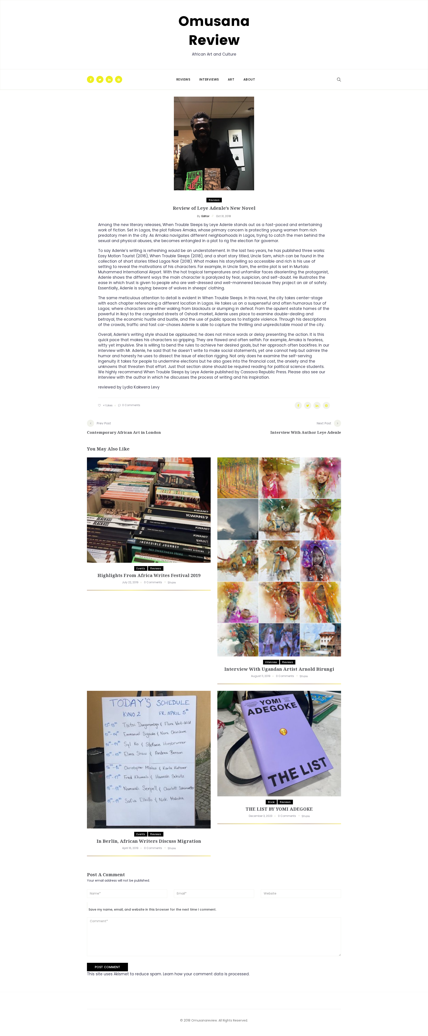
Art (231, 79)
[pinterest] (118, 79)
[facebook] (90, 79)
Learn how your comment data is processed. (206, 974)
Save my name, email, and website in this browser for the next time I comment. (152, 909)
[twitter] (100, 79)
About (249, 79)
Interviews (209, 79)
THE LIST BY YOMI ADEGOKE (279, 809)
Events (140, 568)
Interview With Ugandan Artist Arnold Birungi (279, 669)
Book (271, 802)
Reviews (183, 79)
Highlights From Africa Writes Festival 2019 (148, 575)
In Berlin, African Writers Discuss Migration (149, 841)
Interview (271, 662)
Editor (205, 216)
